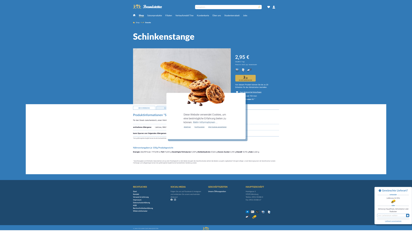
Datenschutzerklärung (141, 203)
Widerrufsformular (140, 211)
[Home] (134, 15)
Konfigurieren (200, 127)
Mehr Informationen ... (205, 122)
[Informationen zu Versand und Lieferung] (380, 191)
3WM (136, 228)
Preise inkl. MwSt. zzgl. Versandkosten (246, 64)
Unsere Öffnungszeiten (217, 191)
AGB (135, 205)
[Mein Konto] (273, 6)
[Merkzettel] (268, 6)
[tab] (144, 108)
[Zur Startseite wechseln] (147, 6)
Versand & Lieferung (141, 197)
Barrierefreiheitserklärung (143, 208)
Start (135, 191)
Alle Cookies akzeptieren (217, 127)
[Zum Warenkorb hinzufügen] (245, 78)
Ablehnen (187, 127)
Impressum (137, 200)
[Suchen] (259, 7)
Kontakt (136, 194)
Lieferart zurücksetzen (393, 221)
